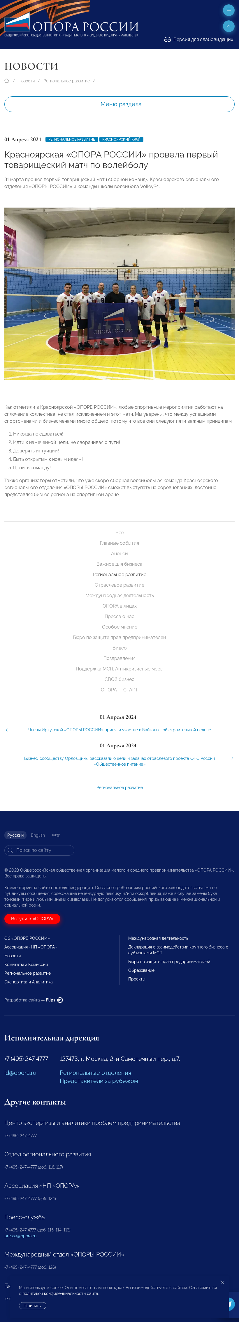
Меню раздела (121, 104)
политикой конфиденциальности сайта (60, 1293)
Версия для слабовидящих (202, 39)
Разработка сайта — (30, 1000)
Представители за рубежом (99, 1080)
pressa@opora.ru (20, 1235)
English (38, 835)
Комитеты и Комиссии (26, 964)
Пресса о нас (119, 616)
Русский (15, 835)
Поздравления (119, 658)
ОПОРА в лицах (120, 606)
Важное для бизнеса (119, 564)
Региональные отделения (95, 1072)
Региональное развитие (66, 81)
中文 (56, 835)
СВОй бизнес (119, 679)
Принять (32, 1305)
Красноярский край (121, 139)
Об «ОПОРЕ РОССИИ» (27, 938)
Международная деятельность (119, 595)
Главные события (119, 543)
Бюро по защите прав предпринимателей (119, 637)
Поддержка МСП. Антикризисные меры (120, 669)
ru (228, 26)
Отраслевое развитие (119, 585)
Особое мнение (119, 627)
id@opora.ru (20, 1072)
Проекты (136, 979)
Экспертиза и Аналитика (28, 982)
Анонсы (119, 553)
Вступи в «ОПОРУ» (32, 918)
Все (119, 532)
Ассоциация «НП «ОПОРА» (30, 947)
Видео (120, 648)
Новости (26, 81)
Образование (141, 970)
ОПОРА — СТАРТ (119, 690)
